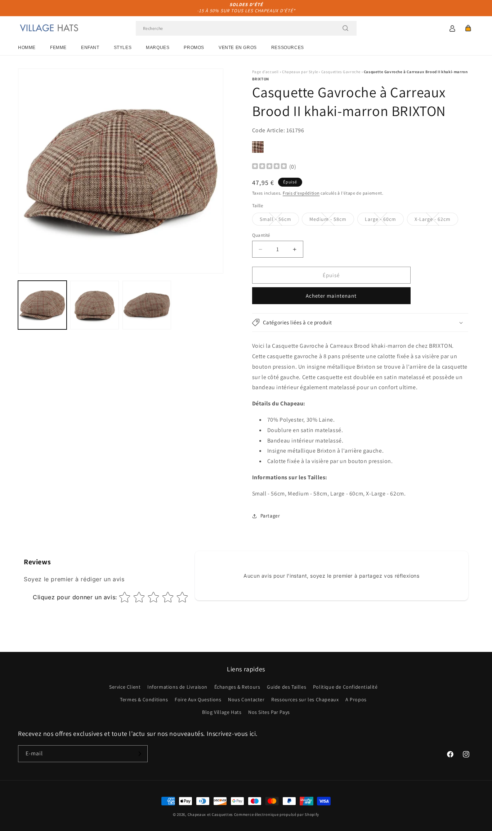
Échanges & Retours (237, 687)
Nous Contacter (246, 699)
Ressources (287, 47)
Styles (123, 47)
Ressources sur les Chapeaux (305, 699)
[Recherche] (345, 28)
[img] (269, 167)
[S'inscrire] (139, 753)
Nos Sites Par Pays (269, 712)
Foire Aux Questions (198, 699)
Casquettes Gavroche (341, 71)
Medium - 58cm (331, 220)
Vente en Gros (238, 47)
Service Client (124, 687)
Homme (27, 47)
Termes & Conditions (144, 699)
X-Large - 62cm (436, 220)
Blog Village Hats (221, 712)
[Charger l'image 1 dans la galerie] (42, 305)
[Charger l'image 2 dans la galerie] (94, 305)
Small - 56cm (279, 220)
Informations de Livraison (177, 687)
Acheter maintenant (331, 295)
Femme (58, 47)
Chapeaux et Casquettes (210, 814)
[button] (468, 28)
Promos (194, 47)
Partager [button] (270, 515)
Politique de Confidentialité (345, 687)
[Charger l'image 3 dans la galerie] (146, 305)
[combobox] (246, 28)
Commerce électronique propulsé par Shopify (276, 814)
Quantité (261, 235)
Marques (157, 47)
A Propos (356, 699)
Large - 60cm (384, 220)
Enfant (90, 47)
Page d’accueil (265, 71)
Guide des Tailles (286, 687)
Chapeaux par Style (300, 71)
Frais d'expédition (301, 193)
